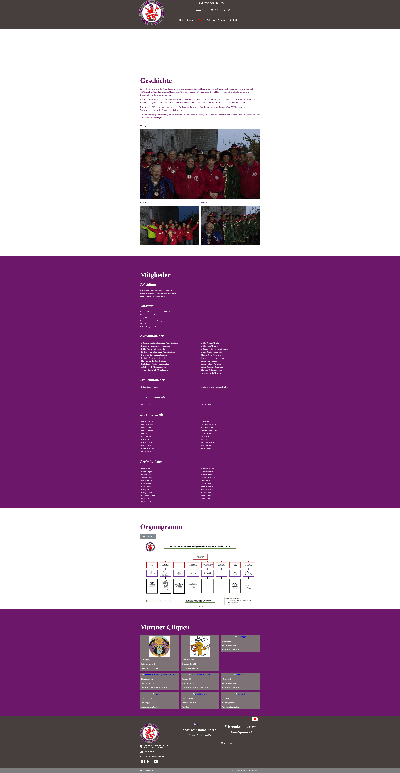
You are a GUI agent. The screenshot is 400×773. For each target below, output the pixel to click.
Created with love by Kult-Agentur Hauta (244, 770)
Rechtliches (144, 770)
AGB (152, 770)
